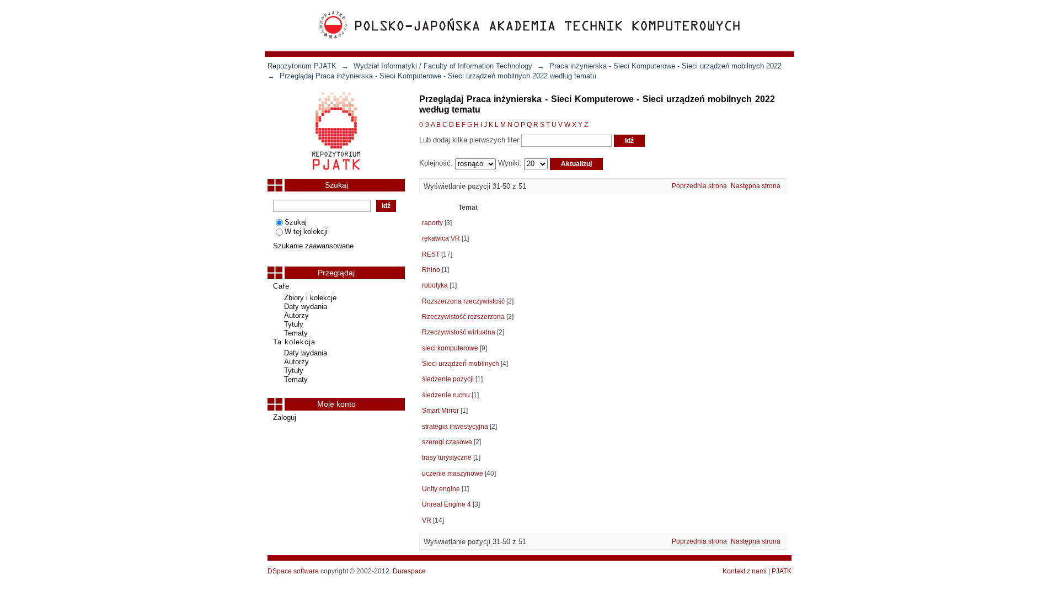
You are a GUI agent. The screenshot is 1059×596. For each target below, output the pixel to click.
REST (431, 254)
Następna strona (755, 186)
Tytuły (293, 324)
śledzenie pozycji (448, 379)
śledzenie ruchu (446, 395)
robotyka (435, 285)
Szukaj (296, 222)
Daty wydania (305, 306)
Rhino (431, 270)
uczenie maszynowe (452, 473)
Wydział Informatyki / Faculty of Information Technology (443, 66)
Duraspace (409, 571)
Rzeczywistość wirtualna (458, 332)
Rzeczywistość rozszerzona (463, 317)
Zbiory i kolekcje (310, 298)
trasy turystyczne (447, 457)
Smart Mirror (440, 410)
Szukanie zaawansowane (313, 246)
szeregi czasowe (447, 442)
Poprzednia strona (699, 186)
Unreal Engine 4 (446, 504)
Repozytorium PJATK (302, 66)
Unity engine (441, 489)
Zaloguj (284, 417)
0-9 (424, 125)
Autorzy (296, 315)
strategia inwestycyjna (455, 426)
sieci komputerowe (450, 348)
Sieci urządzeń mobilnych (460, 364)
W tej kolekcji (306, 231)
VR (426, 520)
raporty (432, 223)
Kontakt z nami (745, 571)
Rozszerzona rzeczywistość (463, 301)
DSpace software (293, 571)
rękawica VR (441, 238)
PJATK (781, 571)
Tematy (296, 333)
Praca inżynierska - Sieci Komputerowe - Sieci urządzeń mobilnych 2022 (665, 66)
